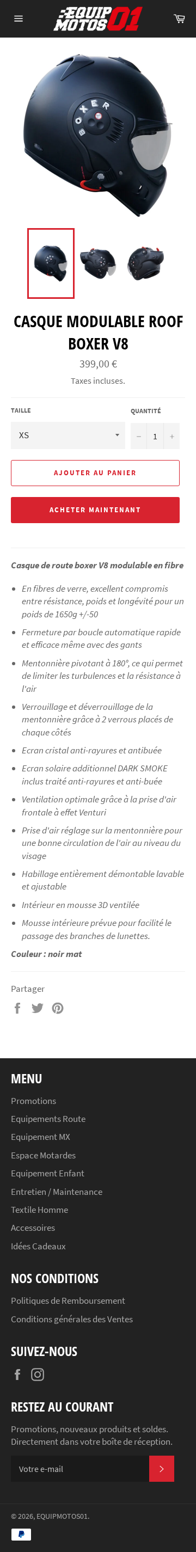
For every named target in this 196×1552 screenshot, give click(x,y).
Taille (21, 410)
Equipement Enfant (47, 1173)
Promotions (33, 1101)
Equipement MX (40, 1137)
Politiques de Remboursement (68, 1300)
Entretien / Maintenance (56, 1192)
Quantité (146, 411)
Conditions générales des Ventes (72, 1319)
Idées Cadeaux (38, 1246)
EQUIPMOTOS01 (62, 1516)
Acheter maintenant (95, 509)
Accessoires (33, 1228)
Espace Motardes (43, 1155)
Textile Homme (39, 1210)
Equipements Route (48, 1119)
